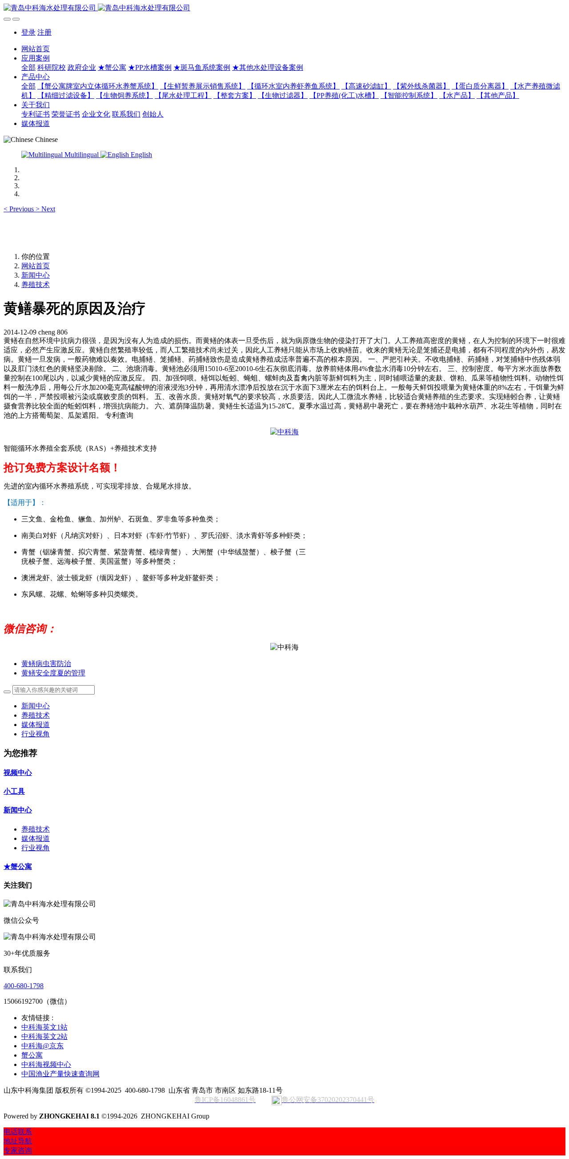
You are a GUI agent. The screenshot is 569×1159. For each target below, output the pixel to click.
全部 (28, 67)
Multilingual (81, 154)
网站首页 (35, 48)
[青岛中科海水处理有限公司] (284, 8)
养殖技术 (35, 284)
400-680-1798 (24, 985)
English (140, 154)
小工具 (14, 791)
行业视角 (35, 734)
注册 (44, 32)
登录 (28, 32)
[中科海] (284, 432)
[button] (20, 209)
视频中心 (18, 772)
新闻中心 (35, 275)
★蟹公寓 (18, 866)
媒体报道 (35, 724)
